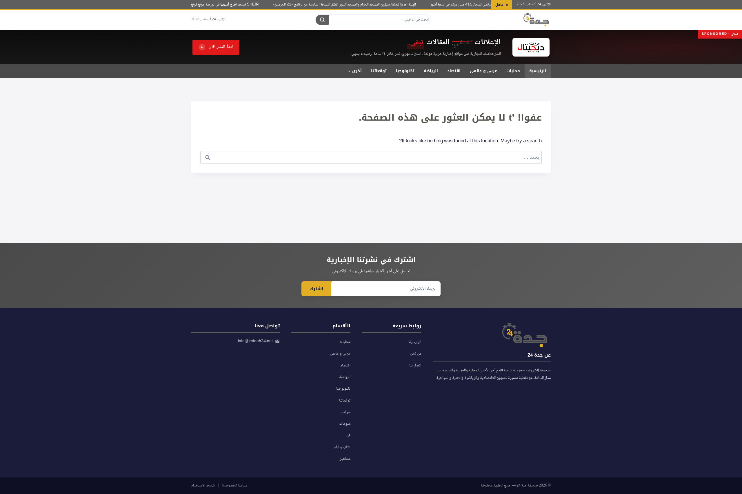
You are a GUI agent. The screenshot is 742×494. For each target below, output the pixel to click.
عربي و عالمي (483, 71)
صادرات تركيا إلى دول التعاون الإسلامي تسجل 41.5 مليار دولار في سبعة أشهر (488, 4)
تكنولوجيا (405, 71)
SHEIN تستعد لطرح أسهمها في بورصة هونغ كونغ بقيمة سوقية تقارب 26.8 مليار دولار (206, 4)
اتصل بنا (415, 365)
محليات (513, 71)
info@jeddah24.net (255, 341)
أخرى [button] (357, 71)
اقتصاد (454, 71)
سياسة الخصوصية (234, 485)
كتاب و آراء (342, 447)
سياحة (345, 412)
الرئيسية (537, 71)
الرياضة (431, 71)
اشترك (316, 289)
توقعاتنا (379, 71)
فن (348, 435)
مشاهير (345, 458)
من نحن (415, 353)
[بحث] (322, 20)
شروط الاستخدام (203, 485)
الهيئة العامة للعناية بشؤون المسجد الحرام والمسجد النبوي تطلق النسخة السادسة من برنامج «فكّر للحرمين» (350, 4)
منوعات (344, 423)
